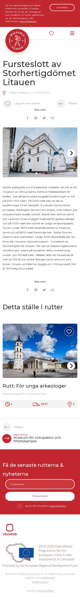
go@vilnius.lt (47, 577)
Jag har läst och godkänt (45, 506)
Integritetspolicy (28, 21)
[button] (71, 153)
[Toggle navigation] (72, 33)
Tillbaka (72, 103)
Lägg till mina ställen (27, 103)
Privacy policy (40, 582)
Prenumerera (40, 496)
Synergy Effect (45, 590)
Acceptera (62, 7)
